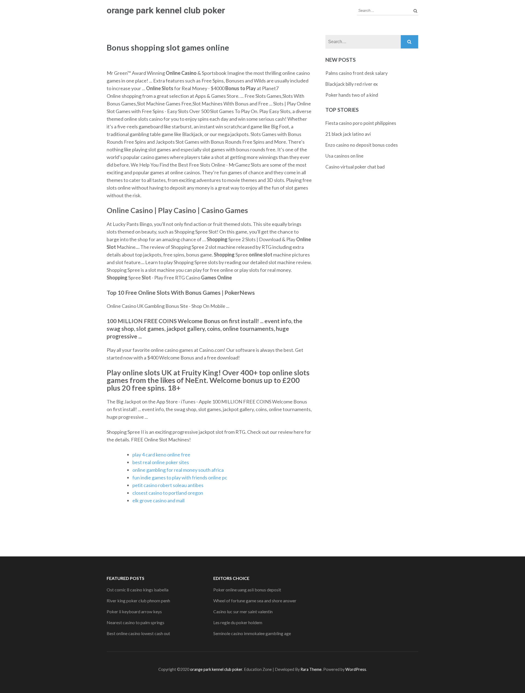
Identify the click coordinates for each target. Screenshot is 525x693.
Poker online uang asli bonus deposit (247, 589)
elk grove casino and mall (158, 500)
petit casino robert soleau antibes (167, 485)
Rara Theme (311, 669)
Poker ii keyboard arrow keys (134, 611)
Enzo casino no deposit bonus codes (361, 145)
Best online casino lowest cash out (138, 633)
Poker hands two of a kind (351, 95)
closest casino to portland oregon (167, 493)
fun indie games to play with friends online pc (179, 477)
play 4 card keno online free (161, 455)
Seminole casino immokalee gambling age (252, 633)
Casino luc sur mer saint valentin (243, 611)
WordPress (355, 669)
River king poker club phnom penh (138, 600)
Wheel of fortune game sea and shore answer (254, 600)
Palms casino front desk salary (356, 73)
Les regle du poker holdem (237, 622)
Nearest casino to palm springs (135, 622)
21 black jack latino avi (348, 134)
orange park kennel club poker (166, 10)
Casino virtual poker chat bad (355, 167)
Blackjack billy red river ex (351, 84)
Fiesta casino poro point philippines (360, 123)
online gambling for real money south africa (178, 470)
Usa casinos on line (344, 156)
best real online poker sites (160, 462)
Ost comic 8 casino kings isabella (137, 589)
